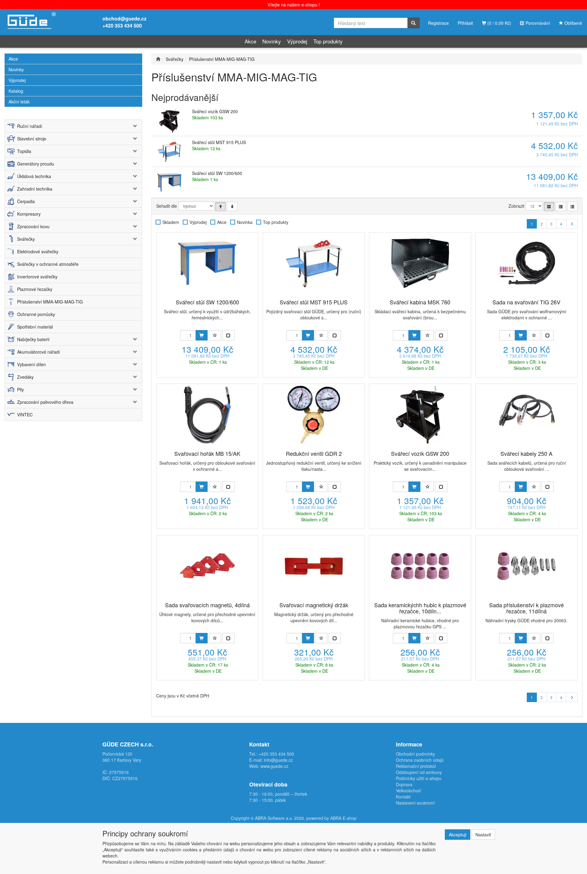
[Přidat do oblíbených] (215, 335)
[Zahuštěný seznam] (572, 206)
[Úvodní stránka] (158, 59)
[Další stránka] (572, 224)
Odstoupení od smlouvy (419, 772)
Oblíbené (572, 23)
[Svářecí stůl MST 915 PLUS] (314, 263)
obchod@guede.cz (124, 18)
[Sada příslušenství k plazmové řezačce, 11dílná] (526, 566)
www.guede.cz (274, 766)
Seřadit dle (166, 206)
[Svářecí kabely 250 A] (526, 414)
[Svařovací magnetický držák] (314, 566)
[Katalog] (549, 206)
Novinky (271, 41)
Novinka (245, 222)
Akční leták (19, 102)
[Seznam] (561, 206)
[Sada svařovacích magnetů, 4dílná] (207, 566)
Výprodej (297, 41)
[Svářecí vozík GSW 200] (420, 414)
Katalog (16, 91)
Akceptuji (457, 834)
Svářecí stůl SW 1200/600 (217, 173)
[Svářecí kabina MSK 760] (420, 263)
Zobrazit (516, 206)
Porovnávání (537, 23)
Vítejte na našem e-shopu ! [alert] (294, 5)
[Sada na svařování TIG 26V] (526, 263)
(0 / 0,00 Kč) (498, 23)
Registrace (438, 23)
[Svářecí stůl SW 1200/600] (207, 263)
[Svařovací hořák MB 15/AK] (207, 414)
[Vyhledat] (413, 23)
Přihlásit (465, 23)
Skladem (170, 222)
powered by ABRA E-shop (331, 818)
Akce (250, 41)
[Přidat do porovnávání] (228, 335)
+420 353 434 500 (122, 25)
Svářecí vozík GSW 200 (215, 111)
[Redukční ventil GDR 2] (314, 414)
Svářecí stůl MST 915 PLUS (219, 142)
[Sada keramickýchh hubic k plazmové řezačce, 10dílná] (420, 566)
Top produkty (328, 41)
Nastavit (483, 834)
